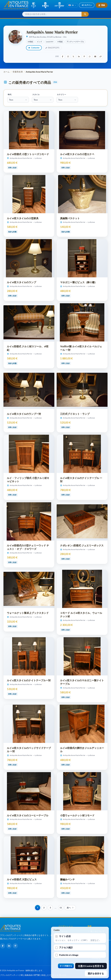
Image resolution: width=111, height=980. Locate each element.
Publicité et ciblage (68, 955)
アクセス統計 (66, 947)
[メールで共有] (95, 56)
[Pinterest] (15, 945)
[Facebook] (2, 945)
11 (61, 907)
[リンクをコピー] (100, 56)
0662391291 (53, 47)
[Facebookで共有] (62, 56)
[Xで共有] (73, 56)
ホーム (6, 71)
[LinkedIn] (9, 945)
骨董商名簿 (18, 71)
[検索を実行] (85, 14)
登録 (103, 5)
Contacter (35, 47)
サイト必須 (65, 936)
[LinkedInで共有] (79, 56)
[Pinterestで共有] (84, 56)
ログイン (88, 5)
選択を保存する (96, 973)
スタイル (36, 94)
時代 (10, 94)
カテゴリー (61, 94)
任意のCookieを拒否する (91, 966)
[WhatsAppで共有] (89, 56)
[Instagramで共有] (68, 56)
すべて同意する (66, 966)
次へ (69, 907)
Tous (11, 99)
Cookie (57, 930)
